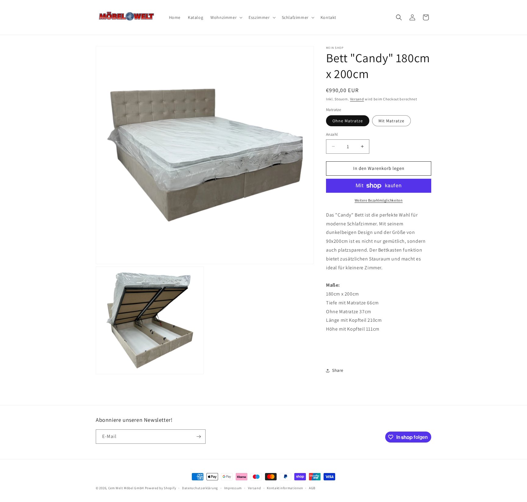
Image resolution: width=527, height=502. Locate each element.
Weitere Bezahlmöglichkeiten (379, 200)
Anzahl (332, 134)
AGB (312, 488)
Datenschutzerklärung (200, 488)
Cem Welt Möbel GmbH (126, 488)
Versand (357, 99)
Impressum (233, 488)
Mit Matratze (391, 121)
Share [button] (337, 370)
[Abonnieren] (198, 436)
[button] (226, 17)
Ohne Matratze (347, 121)
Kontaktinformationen (285, 488)
